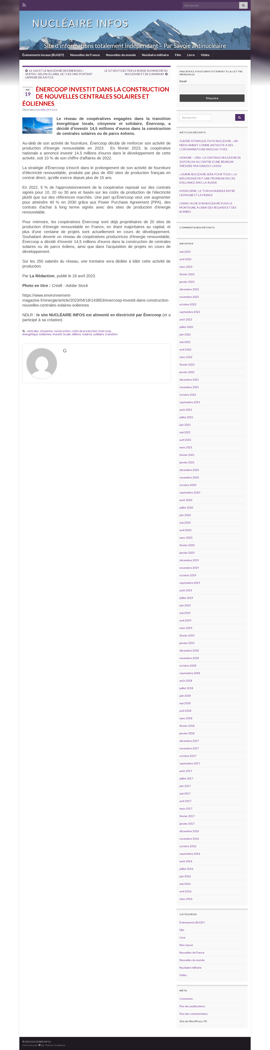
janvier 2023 (186, 281)
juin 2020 (185, 515)
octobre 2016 (187, 846)
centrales (33, 331)
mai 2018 (185, 703)
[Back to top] (261, 1041)
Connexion (186, 998)
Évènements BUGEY (192, 922)
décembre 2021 (189, 379)
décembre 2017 (189, 740)
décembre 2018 (189, 650)
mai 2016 (185, 883)
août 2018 (185, 680)
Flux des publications (192, 1006)
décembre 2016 (189, 831)
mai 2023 (185, 251)
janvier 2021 (186, 462)
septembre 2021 (189, 402)
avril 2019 (185, 620)
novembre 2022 (189, 296)
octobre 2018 (187, 665)
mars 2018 (185, 718)
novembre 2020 (189, 477)
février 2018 (186, 725)
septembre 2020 (189, 492)
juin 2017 (185, 786)
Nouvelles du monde (121, 55)
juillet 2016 (186, 868)
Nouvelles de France (85, 55)
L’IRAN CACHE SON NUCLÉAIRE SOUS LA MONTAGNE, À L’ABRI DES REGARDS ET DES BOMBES (207, 207)
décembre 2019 (189, 560)
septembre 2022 (189, 311)
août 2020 (185, 500)
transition (111, 334)
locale (67, 334)
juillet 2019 (186, 597)
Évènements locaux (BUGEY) (43, 55)
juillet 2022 (186, 327)
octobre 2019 (187, 575)
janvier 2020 (186, 552)
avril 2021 (185, 439)
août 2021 (185, 409)
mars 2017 (185, 808)
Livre (191, 55)
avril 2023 (185, 259)
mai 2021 (185, 432)
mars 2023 (185, 266)
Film (178, 55)
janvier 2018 (186, 733)
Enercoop (105, 331)
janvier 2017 (186, 823)
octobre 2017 (187, 755)
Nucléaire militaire (155, 55)
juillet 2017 (186, 778)
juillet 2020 (186, 507)
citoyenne (46, 331)
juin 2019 (185, 605)
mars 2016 (185, 898)
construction (62, 331)
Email (183, 81)
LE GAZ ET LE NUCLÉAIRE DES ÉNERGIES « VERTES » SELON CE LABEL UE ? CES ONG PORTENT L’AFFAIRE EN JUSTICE (59, 74)
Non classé (186, 945)
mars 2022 (185, 357)
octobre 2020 (187, 485)
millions (76, 334)
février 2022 (186, 364)
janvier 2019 (186, 643)
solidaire (98, 334)
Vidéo (205, 55)
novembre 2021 (189, 387)
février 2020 (186, 545)
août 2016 (185, 861)
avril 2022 (185, 349)
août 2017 (185, 771)
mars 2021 (185, 447)
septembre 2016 (189, 853)
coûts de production (84, 331)
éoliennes (45, 334)
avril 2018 (185, 710)
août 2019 (185, 590)
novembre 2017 (189, 748)
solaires (87, 334)
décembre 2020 (189, 470)
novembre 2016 (189, 838)
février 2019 (186, 635)
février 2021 (186, 454)
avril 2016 (185, 891)
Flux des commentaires (193, 1013)
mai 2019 (185, 613)
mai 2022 (185, 342)
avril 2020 (185, 530)
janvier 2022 (186, 372)
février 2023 (186, 274)
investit (57, 334)
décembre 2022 (189, 289)
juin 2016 (185, 876)
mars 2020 (185, 537)
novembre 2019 (189, 567)
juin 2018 (185, 695)
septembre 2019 (189, 582)
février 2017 (186, 816)
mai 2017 (185, 793)
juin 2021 (185, 424)
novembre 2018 (189, 658)
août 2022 (185, 319)
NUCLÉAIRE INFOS (80, 23)
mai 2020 (185, 522)
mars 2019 (185, 628)
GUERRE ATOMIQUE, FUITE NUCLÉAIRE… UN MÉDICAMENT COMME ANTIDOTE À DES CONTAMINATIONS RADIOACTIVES (208, 145)
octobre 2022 (187, 304)
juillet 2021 (186, 417)
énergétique (30, 334)
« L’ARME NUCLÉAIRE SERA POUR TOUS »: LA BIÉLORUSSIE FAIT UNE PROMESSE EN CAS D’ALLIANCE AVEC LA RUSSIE (208, 178)
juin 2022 (185, 334)
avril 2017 (185, 801)
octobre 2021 (187, 394)
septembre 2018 (189, 673)
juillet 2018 (186, 688)
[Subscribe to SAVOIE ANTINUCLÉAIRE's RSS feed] (24, 4)
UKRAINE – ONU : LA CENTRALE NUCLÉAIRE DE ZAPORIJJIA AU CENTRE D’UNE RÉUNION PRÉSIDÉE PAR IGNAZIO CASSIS (210, 162)
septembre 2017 (189, 763)
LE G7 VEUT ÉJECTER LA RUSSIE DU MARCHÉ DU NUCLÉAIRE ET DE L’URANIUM (136, 72)
